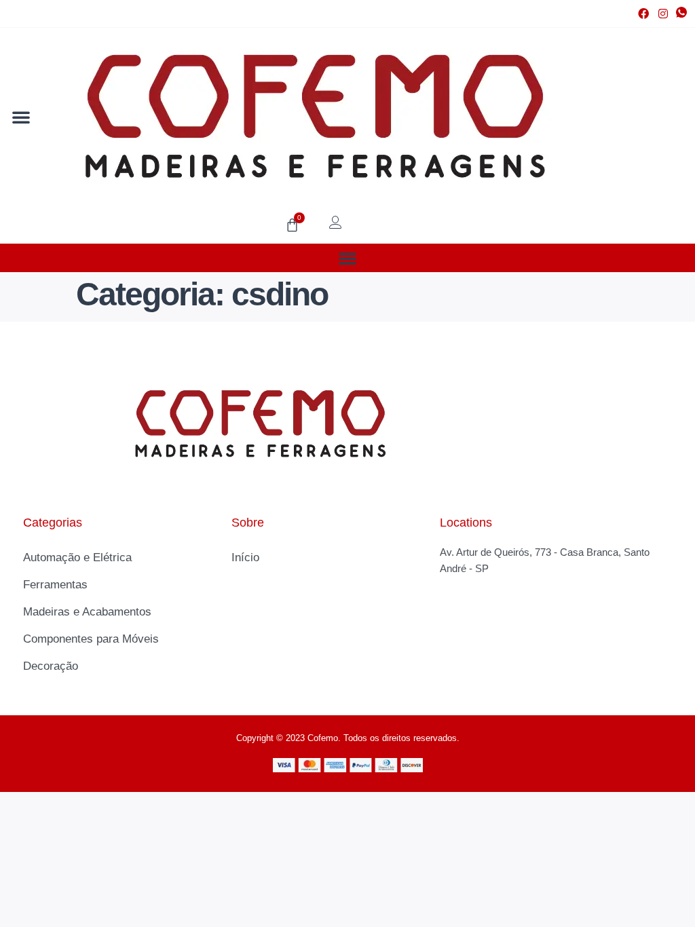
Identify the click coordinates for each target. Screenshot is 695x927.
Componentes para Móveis (91, 638)
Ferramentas (55, 584)
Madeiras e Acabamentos (87, 611)
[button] (21, 116)
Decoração (50, 666)
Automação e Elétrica (77, 557)
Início (245, 557)
